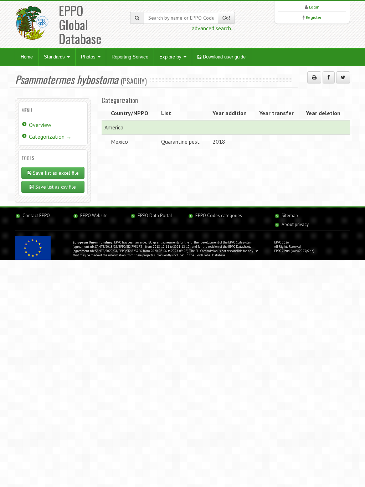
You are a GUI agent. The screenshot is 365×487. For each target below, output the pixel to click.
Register (314, 17)
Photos (89, 57)
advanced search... (213, 28)
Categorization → (50, 136)
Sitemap (290, 215)
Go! (226, 17)
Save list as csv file (55, 187)
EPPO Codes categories (218, 215)
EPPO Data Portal (155, 215)
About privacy (295, 224)
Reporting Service (130, 57)
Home (27, 57)
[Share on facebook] (329, 77)
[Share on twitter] (343, 77)
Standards (55, 57)
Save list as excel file (55, 173)
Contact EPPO (36, 215)
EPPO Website (94, 215)
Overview (40, 124)
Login (314, 7)
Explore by (171, 57)
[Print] (314, 77)
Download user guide (223, 57)
